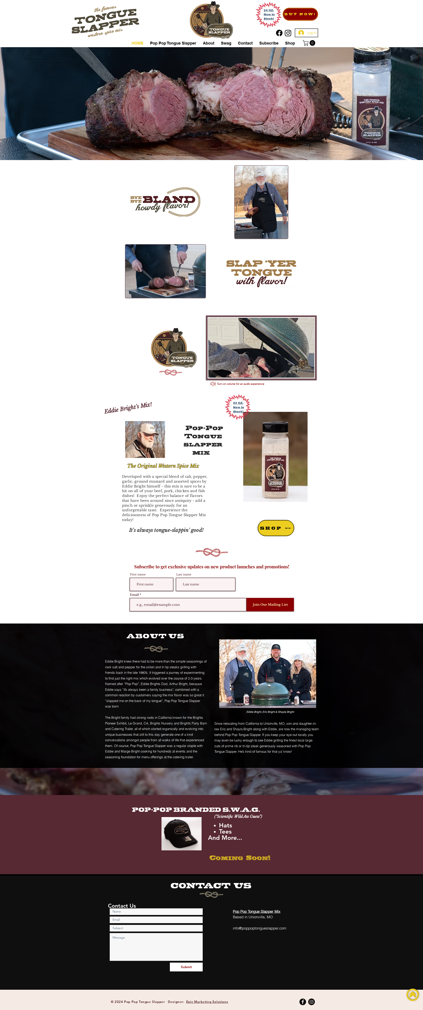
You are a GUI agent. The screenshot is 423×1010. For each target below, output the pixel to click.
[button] (310, 43)
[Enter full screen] (308, 371)
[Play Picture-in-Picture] (301, 371)
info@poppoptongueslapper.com (259, 928)
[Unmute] (221, 371)
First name (138, 574)
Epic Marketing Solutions (207, 1002)
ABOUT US (155, 636)
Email (134, 594)
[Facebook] (302, 1002)
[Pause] (214, 371)
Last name (183, 574)
